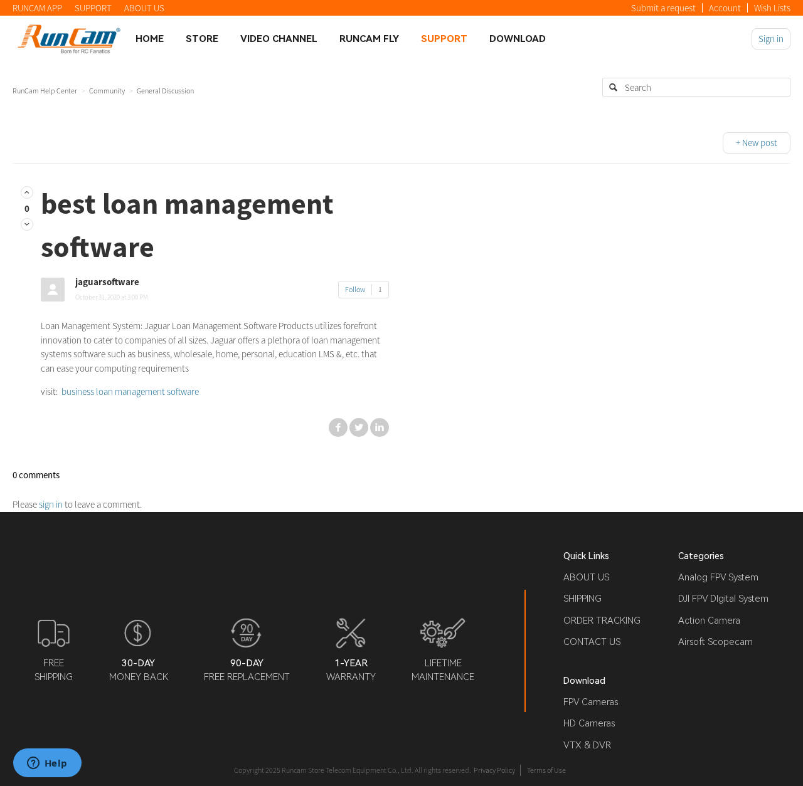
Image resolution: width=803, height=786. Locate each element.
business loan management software (129, 391)
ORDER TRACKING (602, 620)
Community (107, 90)
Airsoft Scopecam (715, 641)
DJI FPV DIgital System (723, 598)
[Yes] (27, 192)
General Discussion (165, 90)
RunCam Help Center (45, 90)
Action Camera (709, 620)
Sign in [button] (771, 39)
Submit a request (663, 8)
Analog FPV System (718, 577)
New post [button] (759, 143)
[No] (27, 224)
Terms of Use (546, 770)
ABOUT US (144, 8)
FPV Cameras (590, 702)
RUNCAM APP (37, 8)
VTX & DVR (587, 745)
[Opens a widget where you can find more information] (47, 764)
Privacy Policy (494, 770)
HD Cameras (589, 723)
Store (202, 39)
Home (150, 39)
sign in (51, 504)
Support (444, 39)
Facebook (338, 427)
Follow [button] (355, 289)
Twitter (358, 427)
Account (725, 8)
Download (517, 39)
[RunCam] (69, 38)
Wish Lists (772, 8)
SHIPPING (582, 598)
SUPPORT (93, 8)
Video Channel (278, 39)
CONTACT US (591, 641)
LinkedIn (379, 427)
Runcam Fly (369, 39)
